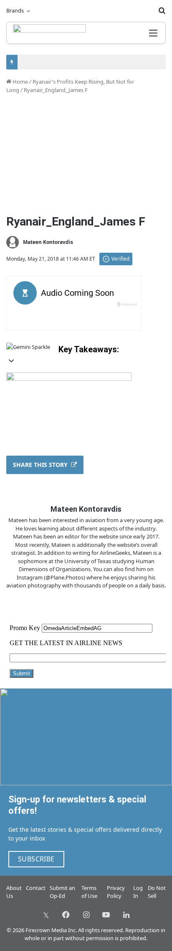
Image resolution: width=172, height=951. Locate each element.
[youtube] (106, 915)
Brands (15, 10)
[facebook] (66, 915)
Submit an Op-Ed (62, 892)
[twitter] (46, 915)
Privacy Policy (116, 892)
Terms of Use (89, 892)
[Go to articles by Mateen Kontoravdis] (12, 242)
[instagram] (86, 915)
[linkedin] (126, 915)
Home (19, 81)
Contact (36, 888)
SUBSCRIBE (36, 859)
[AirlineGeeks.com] (49, 33)
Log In (138, 892)
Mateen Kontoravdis (48, 242)
